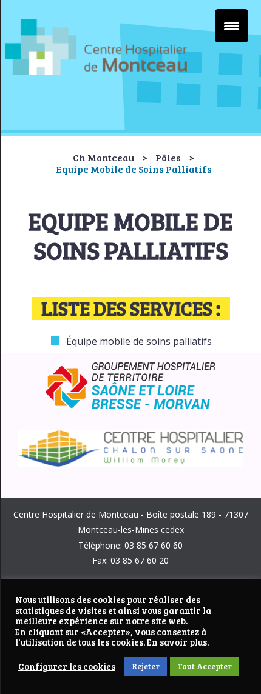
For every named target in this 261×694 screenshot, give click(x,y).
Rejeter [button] (146, 666)
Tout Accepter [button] (204, 666)
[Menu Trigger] (231, 25)
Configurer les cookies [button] (66, 666)
